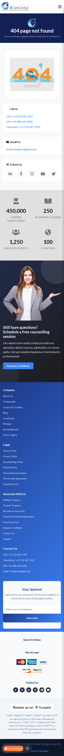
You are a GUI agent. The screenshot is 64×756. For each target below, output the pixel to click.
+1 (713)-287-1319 (29, 126)
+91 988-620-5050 (22, 121)
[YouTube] (48, 689)
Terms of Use (9, 450)
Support (7, 539)
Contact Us (8, 533)
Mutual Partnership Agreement (18, 516)
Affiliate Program (11, 500)
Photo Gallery (10, 435)
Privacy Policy (10, 456)
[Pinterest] (41, 689)
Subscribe (32, 617)
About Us (8, 396)
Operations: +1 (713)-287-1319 (18, 560)
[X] (22, 689)
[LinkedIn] (28, 689)
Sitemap (7, 424)
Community (8, 418)
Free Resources (11, 522)
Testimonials (9, 401)
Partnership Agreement (15, 478)
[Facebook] (15, 689)
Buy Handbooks (11, 429)
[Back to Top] (27, 748)
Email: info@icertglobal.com (16, 571)
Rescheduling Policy (13, 462)
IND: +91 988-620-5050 (15, 566)
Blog (5, 412)
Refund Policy (10, 467)
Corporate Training (12, 407)
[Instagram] (35, 689)
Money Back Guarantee (14, 473)
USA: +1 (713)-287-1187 (15, 554)
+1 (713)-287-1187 (22, 116)
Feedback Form (10, 484)
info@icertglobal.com (25, 149)
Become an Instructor (14, 511)
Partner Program (11, 505)
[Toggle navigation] (60, 7)
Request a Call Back (18, 365)
